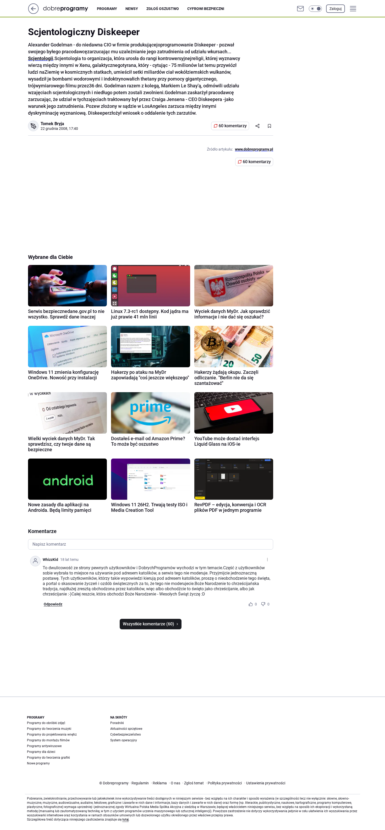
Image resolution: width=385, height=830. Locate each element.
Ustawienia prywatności (264, 783)
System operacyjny (123, 740)
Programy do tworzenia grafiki (48, 757)
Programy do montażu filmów (48, 740)
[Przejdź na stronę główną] (33, 12)
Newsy (131, 9)
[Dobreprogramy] (70, 8)
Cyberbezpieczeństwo (125, 734)
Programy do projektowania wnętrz (52, 734)
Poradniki (117, 723)
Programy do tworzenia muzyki (49, 729)
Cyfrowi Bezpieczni (205, 9)
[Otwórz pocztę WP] (300, 8)
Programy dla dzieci (41, 752)
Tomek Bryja (52, 123)
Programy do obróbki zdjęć (46, 723)
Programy (107, 9)
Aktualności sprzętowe (126, 729)
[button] (315, 9)
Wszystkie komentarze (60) (148, 623)
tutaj (125, 819)
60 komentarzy (233, 125)
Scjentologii (40, 58)
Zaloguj (335, 9)
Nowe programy (38, 763)
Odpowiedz (53, 604)
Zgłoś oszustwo (162, 9)
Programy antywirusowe (44, 746)
